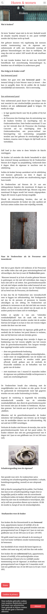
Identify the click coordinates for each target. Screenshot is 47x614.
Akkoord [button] (38, 606)
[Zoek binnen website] (2, 2)
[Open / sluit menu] (44, 2)
